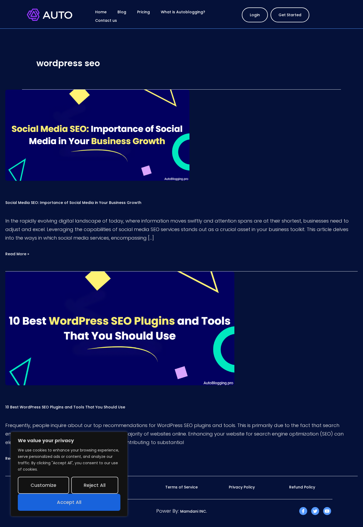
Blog (121, 12)
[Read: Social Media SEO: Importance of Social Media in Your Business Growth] (97, 134)
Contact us (106, 20)
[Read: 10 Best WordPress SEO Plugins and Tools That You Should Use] (119, 328)
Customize (43, 485)
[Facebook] (303, 511)
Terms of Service (181, 487)
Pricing (143, 12)
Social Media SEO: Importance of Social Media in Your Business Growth (73, 202)
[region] (69, 474)
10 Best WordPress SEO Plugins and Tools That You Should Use (65, 407)
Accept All (69, 502)
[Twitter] (315, 511)
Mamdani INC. (193, 511)
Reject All (94, 485)
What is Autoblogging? (183, 12)
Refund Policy (302, 487)
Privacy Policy (242, 487)
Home (101, 12)
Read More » (17, 254)
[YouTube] (327, 511)
